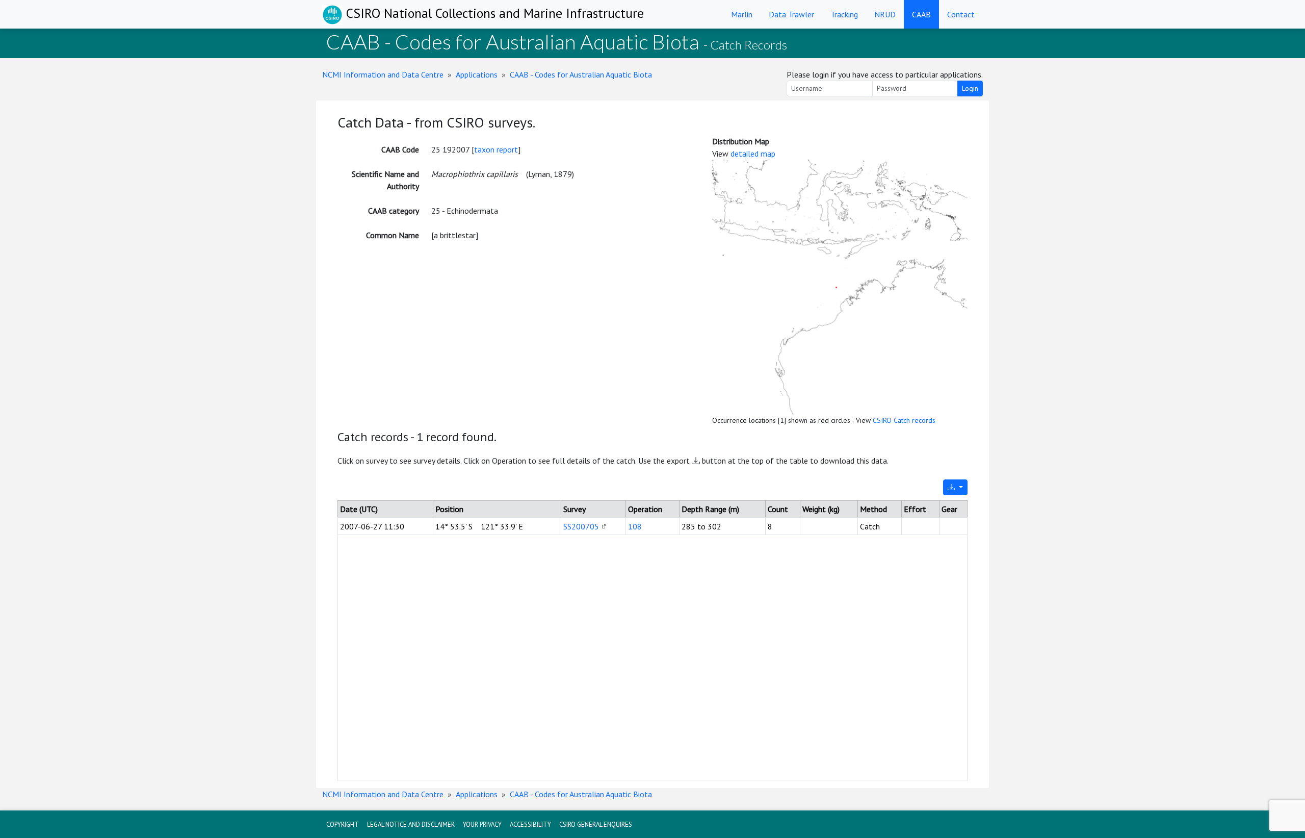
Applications (477, 74)
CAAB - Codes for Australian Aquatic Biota (581, 74)
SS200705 (581, 526)
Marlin (741, 14)
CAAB (921, 14)
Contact (961, 14)
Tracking (844, 14)
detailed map (752, 153)
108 (635, 526)
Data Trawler (791, 14)
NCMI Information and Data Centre (382, 74)
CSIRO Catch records (904, 420)
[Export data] (955, 487)
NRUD (885, 14)
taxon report (496, 149)
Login (970, 88)
